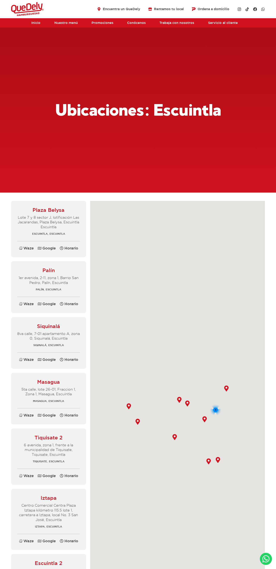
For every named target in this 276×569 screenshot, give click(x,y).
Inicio (35, 23)
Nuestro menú (66, 23)
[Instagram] (239, 9)
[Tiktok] (247, 9)
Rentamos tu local (169, 9)
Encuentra (121, 9)
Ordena (213, 9)
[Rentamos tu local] (150, 9)
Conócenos (136, 23)
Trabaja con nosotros (176, 23)
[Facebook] (255, 9)
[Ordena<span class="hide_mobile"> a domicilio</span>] (194, 9)
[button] (69, 248)
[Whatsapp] (263, 9)
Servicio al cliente (223, 23)
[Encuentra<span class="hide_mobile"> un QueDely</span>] (99, 9)
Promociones (102, 23)
